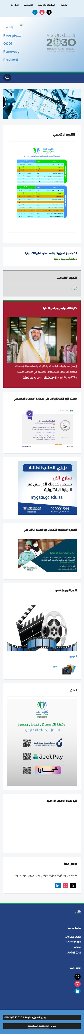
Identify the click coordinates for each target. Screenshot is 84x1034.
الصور (55, 666)
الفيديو (73, 656)
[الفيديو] (42, 628)
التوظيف (28, 5)
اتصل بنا (15, 5)
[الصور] (68, 669)
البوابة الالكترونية (46, 5)
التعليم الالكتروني (73, 936)
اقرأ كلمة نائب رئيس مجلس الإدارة (39, 377)
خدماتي (77, 947)
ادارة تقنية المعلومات (38, 1026)
